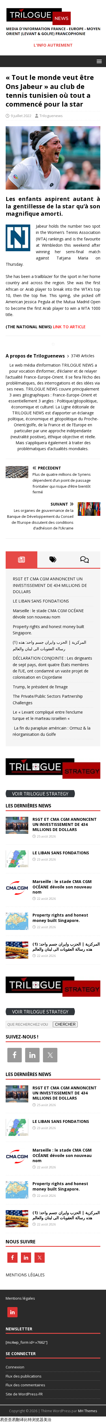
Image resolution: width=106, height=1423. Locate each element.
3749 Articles (82, 355)
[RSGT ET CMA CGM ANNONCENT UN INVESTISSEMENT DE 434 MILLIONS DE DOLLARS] (17, 830)
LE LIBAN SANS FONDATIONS (41, 601)
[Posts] (21, 559)
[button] (98, 61)
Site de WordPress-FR (24, 1394)
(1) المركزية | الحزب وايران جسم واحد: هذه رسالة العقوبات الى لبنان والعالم (66, 946)
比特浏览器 (34, 1419)
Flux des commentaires (25, 1384)
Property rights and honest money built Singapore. (60, 917)
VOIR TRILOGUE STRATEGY (40, 793)
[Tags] (53, 559)
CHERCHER (65, 1024)
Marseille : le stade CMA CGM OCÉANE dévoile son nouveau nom (62, 886)
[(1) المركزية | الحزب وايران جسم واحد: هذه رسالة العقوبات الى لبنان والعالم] (17, 955)
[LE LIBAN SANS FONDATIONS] (17, 864)
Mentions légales (20, 1298)
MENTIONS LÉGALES (25, 1274)
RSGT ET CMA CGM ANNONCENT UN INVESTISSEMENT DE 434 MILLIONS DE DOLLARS (50, 585)
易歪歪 (6, 1419)
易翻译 (18, 1419)
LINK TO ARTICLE (69, 326)
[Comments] (84, 559)
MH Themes (87, 1411)
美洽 (47, 1419)
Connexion (15, 1367)
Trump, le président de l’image (40, 686)
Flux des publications (24, 1376)
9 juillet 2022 (21, 115)
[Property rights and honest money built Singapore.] (17, 926)
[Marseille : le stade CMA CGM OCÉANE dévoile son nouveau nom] (17, 893)
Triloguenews (51, 115)
